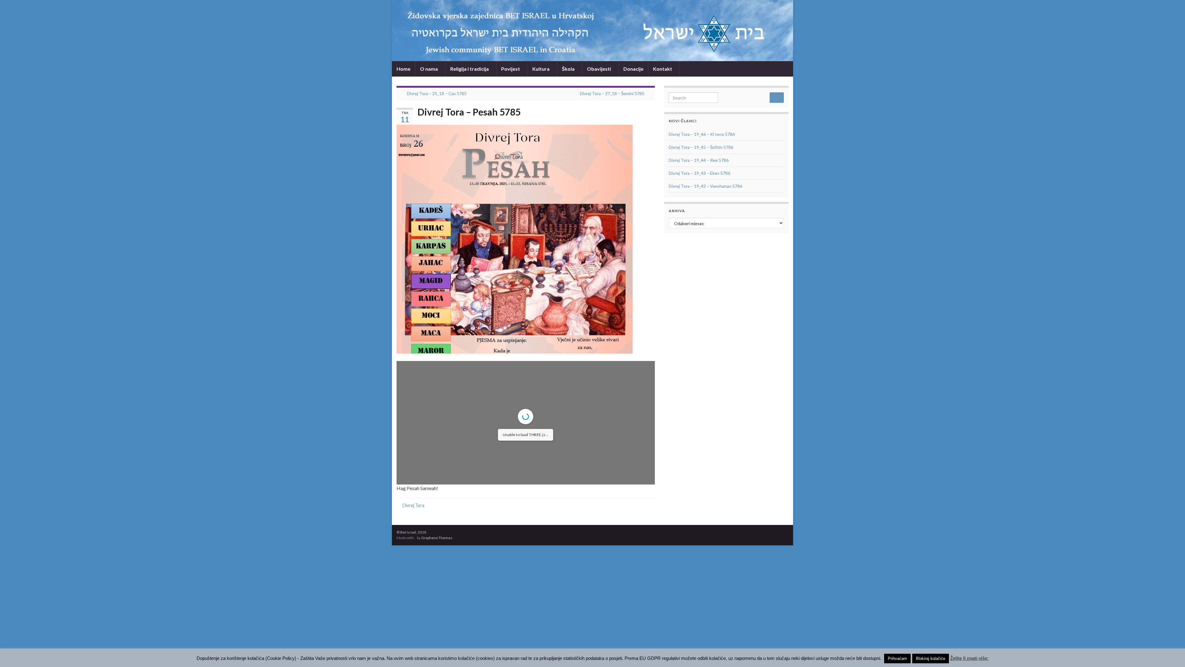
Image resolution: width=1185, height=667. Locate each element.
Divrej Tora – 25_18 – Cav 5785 (437, 93)
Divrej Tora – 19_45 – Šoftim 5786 (701, 147)
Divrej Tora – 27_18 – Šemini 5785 (612, 93)
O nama (429, 69)
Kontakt (663, 69)
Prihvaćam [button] (897, 658)
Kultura (541, 69)
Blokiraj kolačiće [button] (930, 658)
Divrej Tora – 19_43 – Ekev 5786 (699, 173)
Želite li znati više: (969, 658)
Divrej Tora (413, 505)
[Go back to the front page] (592, 30)
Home (403, 69)
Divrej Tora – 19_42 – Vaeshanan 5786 (705, 186)
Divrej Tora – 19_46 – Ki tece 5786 (702, 134)
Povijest (511, 69)
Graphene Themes (436, 537)
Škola (569, 69)
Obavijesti (599, 69)
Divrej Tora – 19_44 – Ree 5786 (699, 160)
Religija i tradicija (470, 69)
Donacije (633, 69)
